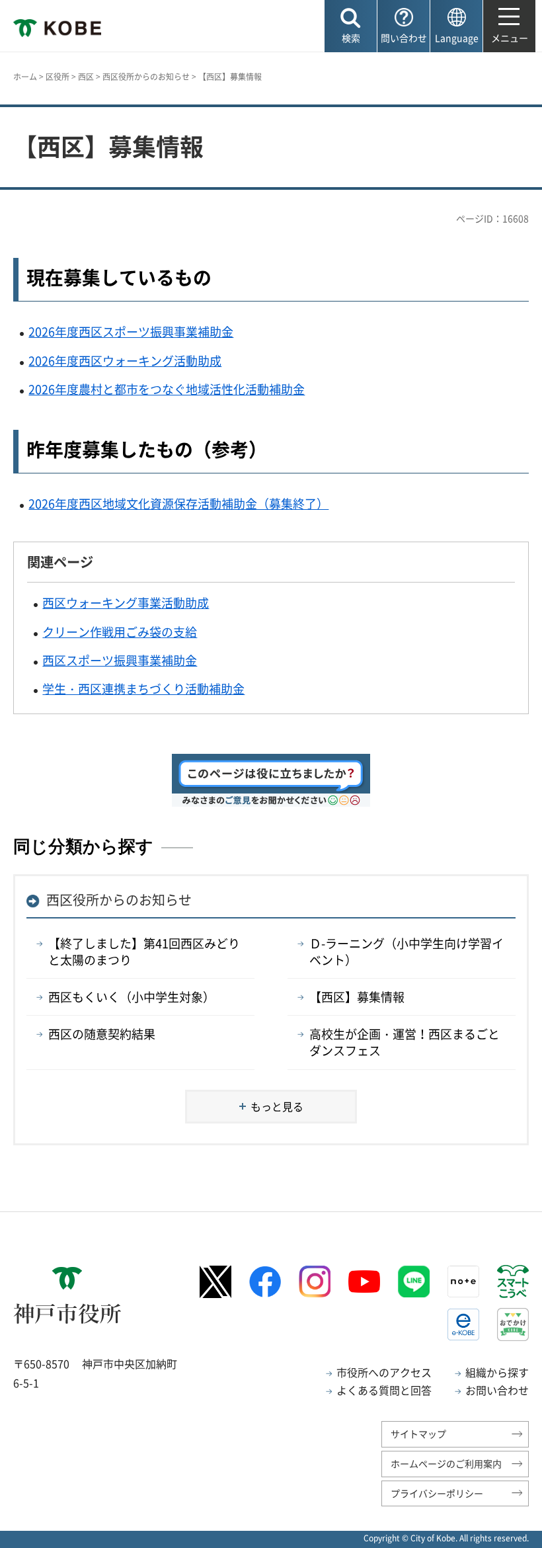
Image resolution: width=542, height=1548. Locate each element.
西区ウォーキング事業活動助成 (125, 603)
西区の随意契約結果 (101, 1034)
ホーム (25, 77)
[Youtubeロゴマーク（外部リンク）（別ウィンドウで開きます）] (364, 1281)
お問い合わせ (497, 1390)
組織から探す (497, 1372)
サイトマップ (418, 1433)
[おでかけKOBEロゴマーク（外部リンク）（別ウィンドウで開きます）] (513, 1324)
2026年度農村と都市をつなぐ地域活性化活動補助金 (166, 389)
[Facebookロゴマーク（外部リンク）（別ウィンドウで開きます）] (265, 1281)
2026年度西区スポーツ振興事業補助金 (130, 332)
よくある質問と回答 (384, 1390)
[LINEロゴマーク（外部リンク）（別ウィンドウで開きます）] (414, 1281)
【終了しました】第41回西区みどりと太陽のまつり (144, 951)
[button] (351, 26)
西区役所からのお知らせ (146, 77)
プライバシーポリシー (437, 1493)
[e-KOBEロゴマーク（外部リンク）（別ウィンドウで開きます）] (463, 1324)
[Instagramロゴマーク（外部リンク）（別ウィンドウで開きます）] (314, 1281)
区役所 (57, 77)
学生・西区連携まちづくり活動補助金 (143, 689)
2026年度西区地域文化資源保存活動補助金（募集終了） (178, 503)
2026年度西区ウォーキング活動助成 (124, 361)
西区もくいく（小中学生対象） (131, 997)
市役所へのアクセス (384, 1372)
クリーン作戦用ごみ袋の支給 (119, 632)
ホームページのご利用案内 (446, 1463)
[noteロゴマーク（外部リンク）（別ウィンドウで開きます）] (463, 1281)
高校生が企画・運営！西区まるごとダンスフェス (404, 1042)
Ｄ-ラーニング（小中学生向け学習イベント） (406, 951)
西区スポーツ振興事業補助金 (119, 660)
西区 (86, 77)
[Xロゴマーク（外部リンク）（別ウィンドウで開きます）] (215, 1282)
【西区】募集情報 (357, 997)
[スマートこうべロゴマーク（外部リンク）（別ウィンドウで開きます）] (513, 1281)
